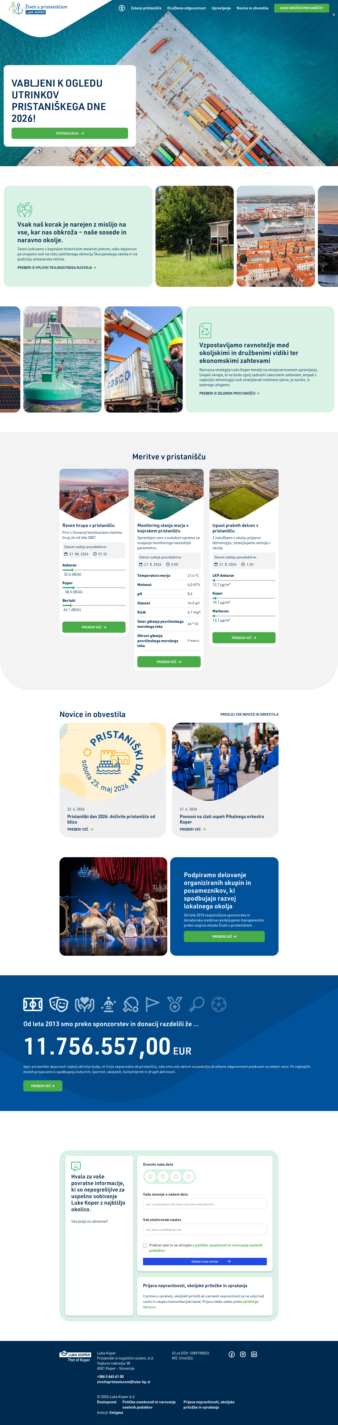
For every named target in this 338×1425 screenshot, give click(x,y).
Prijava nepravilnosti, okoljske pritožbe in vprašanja (209, 1404)
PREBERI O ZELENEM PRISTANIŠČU (227, 393)
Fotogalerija (67, 133)
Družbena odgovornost (186, 7)
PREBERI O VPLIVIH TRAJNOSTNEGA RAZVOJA (54, 267)
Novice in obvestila (252, 7)
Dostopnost (107, 1401)
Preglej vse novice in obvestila (249, 714)
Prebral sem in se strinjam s (206, 1248)
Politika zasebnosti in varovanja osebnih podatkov (149, 1404)
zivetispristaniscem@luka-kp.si (123, 1381)
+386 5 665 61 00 (110, 1376)
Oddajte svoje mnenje (204, 1261)
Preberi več (92, 627)
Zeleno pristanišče (146, 7)
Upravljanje (221, 7)
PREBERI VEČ (222, 936)
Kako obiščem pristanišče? (301, 8)
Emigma (116, 1412)
